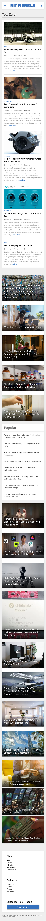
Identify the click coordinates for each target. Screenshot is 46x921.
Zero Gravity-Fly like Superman (18, 245)
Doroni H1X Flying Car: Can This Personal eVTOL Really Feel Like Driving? (20, 691)
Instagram (10, 891)
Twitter (9, 887)
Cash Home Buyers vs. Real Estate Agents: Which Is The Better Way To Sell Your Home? (21, 414)
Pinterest (10, 889)
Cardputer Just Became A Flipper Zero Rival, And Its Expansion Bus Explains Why (22, 839)
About (9, 860)
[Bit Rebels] (21, 7)
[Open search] (42, 4)
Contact (9, 863)
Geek (5, 46)
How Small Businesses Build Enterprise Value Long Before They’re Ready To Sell (22, 354)
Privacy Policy (11, 867)
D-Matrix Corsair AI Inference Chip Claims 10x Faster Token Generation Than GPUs (22, 632)
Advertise (10, 865)
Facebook (10, 884)
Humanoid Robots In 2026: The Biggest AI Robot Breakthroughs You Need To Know (22, 521)
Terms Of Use (11, 870)
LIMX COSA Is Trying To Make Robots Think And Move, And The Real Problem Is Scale (22, 581)
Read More (13, 71)
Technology (8, 101)
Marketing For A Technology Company (23, 327)
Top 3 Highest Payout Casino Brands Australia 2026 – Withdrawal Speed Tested (21, 783)
